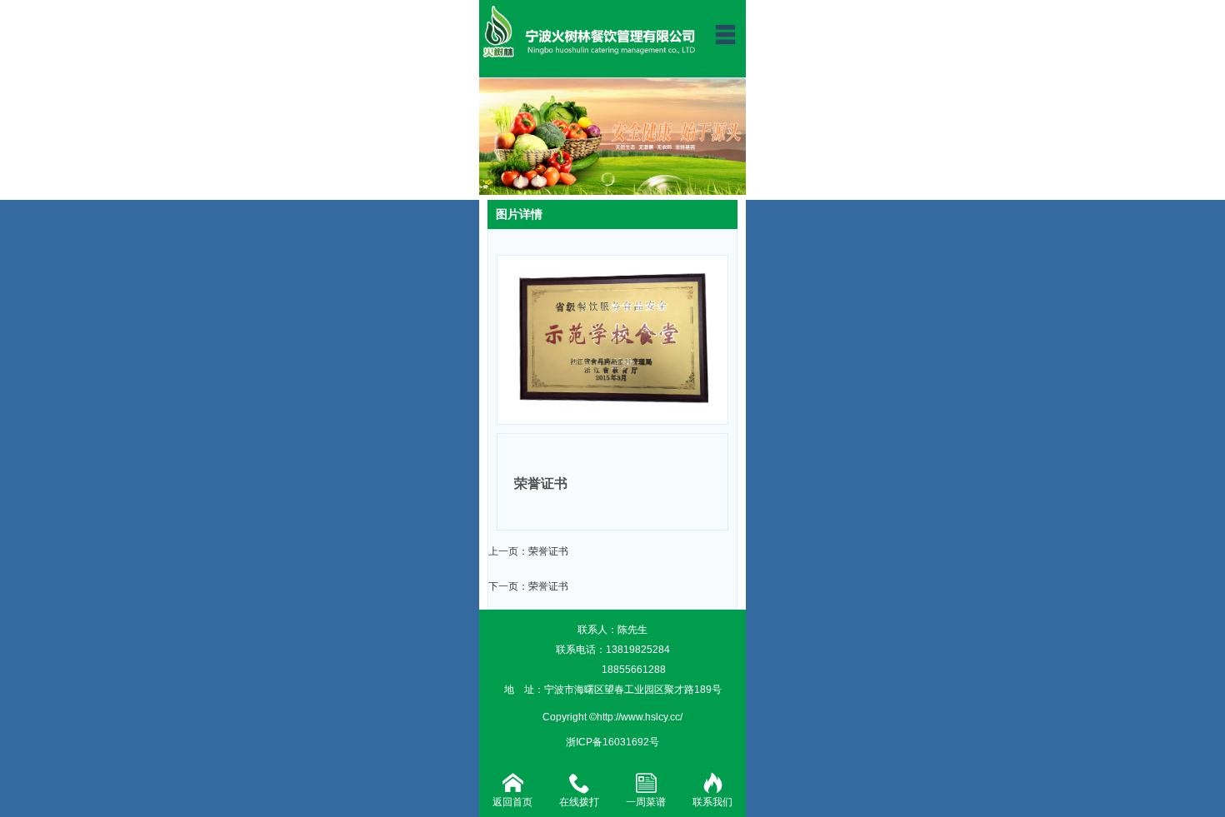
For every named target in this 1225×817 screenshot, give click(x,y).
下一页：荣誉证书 (528, 586)
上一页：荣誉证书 (528, 551)
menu (725, 34)
